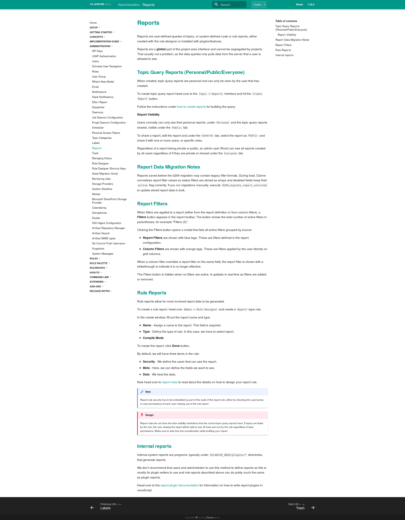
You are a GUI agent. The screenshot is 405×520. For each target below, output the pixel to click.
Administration (100, 46)
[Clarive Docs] (100, 5)
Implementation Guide (105, 41)
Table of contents (286, 21)
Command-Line (99, 277)
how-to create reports (191, 106)
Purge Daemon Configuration (109, 122)
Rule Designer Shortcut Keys (109, 168)
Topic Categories (102, 138)
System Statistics (102, 189)
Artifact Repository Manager (108, 228)
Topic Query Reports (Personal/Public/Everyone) (291, 27)
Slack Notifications (102, 97)
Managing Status (102, 158)
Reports (96, 148)
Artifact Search (101, 233)
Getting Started (101, 32)
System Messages (102, 253)
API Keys (97, 51)
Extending (97, 281)
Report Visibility (287, 34)
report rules (170, 382)
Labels (96, 143)
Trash (95, 153)
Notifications (99, 92)
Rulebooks (98, 267)
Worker (96, 194)
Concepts (97, 36)
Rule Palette (99, 263)
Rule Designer (100, 163)
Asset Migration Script (105, 173)
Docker (96, 218)
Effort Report (99, 102)
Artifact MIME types (103, 238)
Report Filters (283, 45)
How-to (95, 272)
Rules (94, 258)
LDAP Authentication (104, 56)
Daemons (97, 112)
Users (95, 61)
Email (95, 87)
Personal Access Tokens (106, 133)
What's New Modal (103, 81)
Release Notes (100, 291)
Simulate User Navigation (107, 66)
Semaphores (99, 213)
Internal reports (284, 55)
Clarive (210, 517)
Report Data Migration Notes (292, 40)
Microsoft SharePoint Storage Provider (109, 200)
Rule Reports (283, 50)
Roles (95, 71)
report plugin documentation (180, 485)
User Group (99, 76)
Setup (94, 27)
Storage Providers (102, 184)
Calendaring (99, 207)
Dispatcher (98, 107)
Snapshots (98, 248)
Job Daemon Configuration (107, 117)
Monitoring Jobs (101, 179)
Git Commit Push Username (108, 243)
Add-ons (96, 286)
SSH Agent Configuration (106, 223)
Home (93, 22)
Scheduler (98, 127)
